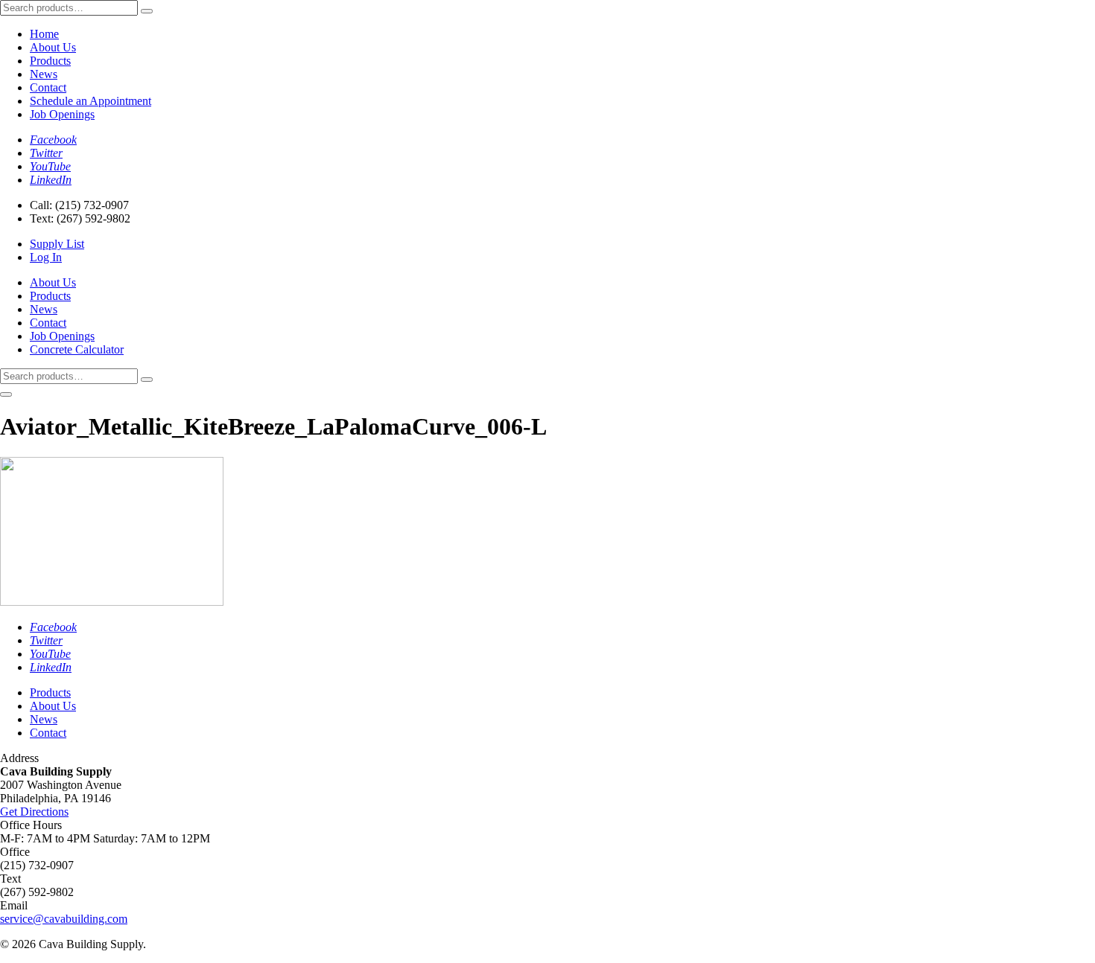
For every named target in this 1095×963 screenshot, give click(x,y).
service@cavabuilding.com (63, 918)
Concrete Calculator (77, 349)
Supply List (57, 243)
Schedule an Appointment (90, 101)
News (43, 74)
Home (44, 34)
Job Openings (62, 114)
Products (50, 60)
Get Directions (34, 811)
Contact (48, 87)
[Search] (147, 11)
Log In (46, 257)
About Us (53, 47)
